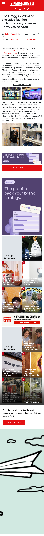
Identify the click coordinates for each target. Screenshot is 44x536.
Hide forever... (32, 402)
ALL (12, 39)
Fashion (18, 39)
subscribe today (13, 422)
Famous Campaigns (22, 3)
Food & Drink (27, 39)
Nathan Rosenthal (11, 34)
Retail (35, 39)
